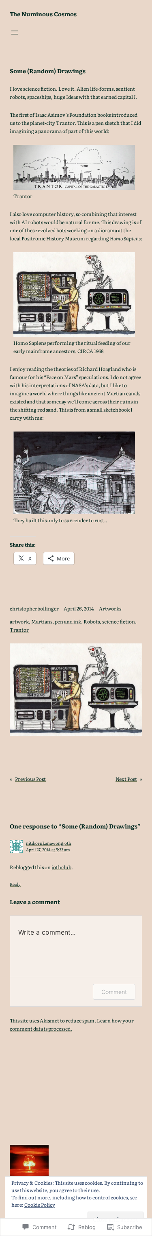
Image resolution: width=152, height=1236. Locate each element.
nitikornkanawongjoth (48, 843)
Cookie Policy (39, 1204)
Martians (41, 621)
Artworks (110, 608)
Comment (114, 991)
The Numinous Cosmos (43, 13)
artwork (19, 621)
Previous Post (30, 779)
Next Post (126, 779)
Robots (91, 621)
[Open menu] (14, 32)
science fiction (118, 621)
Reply (15, 884)
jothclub (61, 867)
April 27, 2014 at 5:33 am (48, 849)
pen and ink (68, 621)
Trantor (19, 629)
